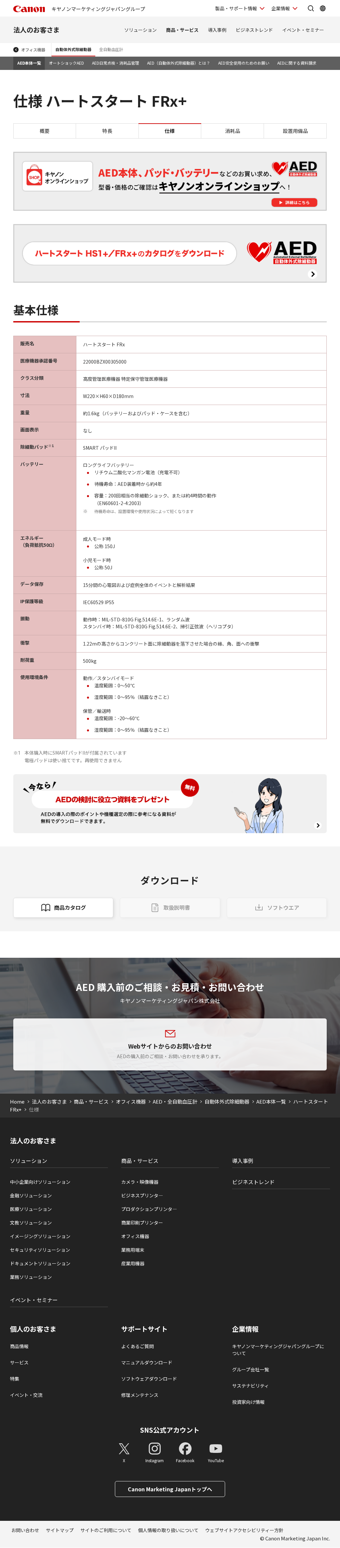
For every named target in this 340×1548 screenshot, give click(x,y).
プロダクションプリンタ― (149, 1209)
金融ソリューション (31, 1195)
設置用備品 (295, 130)
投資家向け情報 (248, 1402)
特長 (107, 130)
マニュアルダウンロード (146, 1362)
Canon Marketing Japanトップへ (170, 1489)
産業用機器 (132, 1263)
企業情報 (280, 8)
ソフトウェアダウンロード (149, 1378)
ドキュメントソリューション (40, 1263)
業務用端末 (132, 1249)
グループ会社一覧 (250, 1369)
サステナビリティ (250, 1385)
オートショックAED (66, 63)
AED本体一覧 (29, 63)
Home (17, 1101)
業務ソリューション (31, 1277)
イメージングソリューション (40, 1236)
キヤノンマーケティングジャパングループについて (278, 1349)
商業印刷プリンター (142, 1222)
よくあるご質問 (137, 1346)
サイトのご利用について (105, 1530)
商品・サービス (182, 30)
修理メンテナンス (139, 1395)
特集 (14, 1378)
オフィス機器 (33, 49)
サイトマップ (60, 1530)
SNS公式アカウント (170, 1430)
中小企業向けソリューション (40, 1181)
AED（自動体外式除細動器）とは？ (178, 63)
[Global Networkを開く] (323, 8)
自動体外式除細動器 (73, 49)
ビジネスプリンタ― (142, 1195)
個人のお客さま (33, 1329)
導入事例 (217, 30)
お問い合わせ (25, 1530)
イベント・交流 (26, 1395)
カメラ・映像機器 (139, 1181)
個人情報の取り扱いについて (168, 1530)
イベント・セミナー (303, 30)
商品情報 (19, 1346)
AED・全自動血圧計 (175, 1101)
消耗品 (232, 130)
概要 (44, 130)
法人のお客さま (36, 29)
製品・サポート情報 (236, 8)
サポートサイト (144, 1329)
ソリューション (140, 30)
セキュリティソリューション (40, 1249)
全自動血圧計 (111, 49)
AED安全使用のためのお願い (243, 63)
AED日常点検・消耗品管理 (115, 63)
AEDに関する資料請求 (296, 63)
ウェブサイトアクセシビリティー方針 (244, 1530)
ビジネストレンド (254, 30)
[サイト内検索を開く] (311, 8)
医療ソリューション (31, 1209)
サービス (19, 1362)
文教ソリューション (31, 1222)
